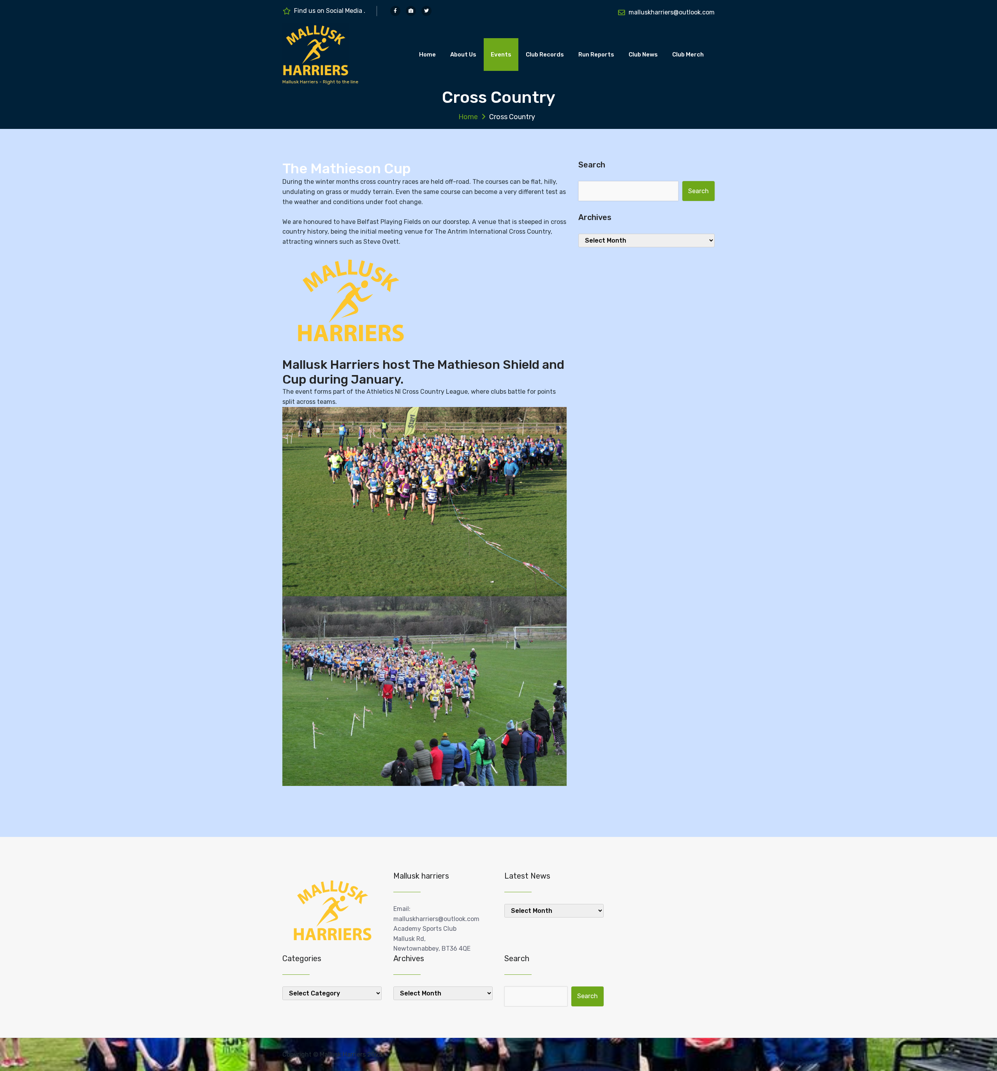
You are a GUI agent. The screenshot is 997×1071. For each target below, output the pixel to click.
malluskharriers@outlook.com (672, 12)
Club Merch (688, 54)
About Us (463, 54)
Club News (643, 54)
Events (501, 54)
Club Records (545, 54)
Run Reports (596, 54)
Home (427, 54)
